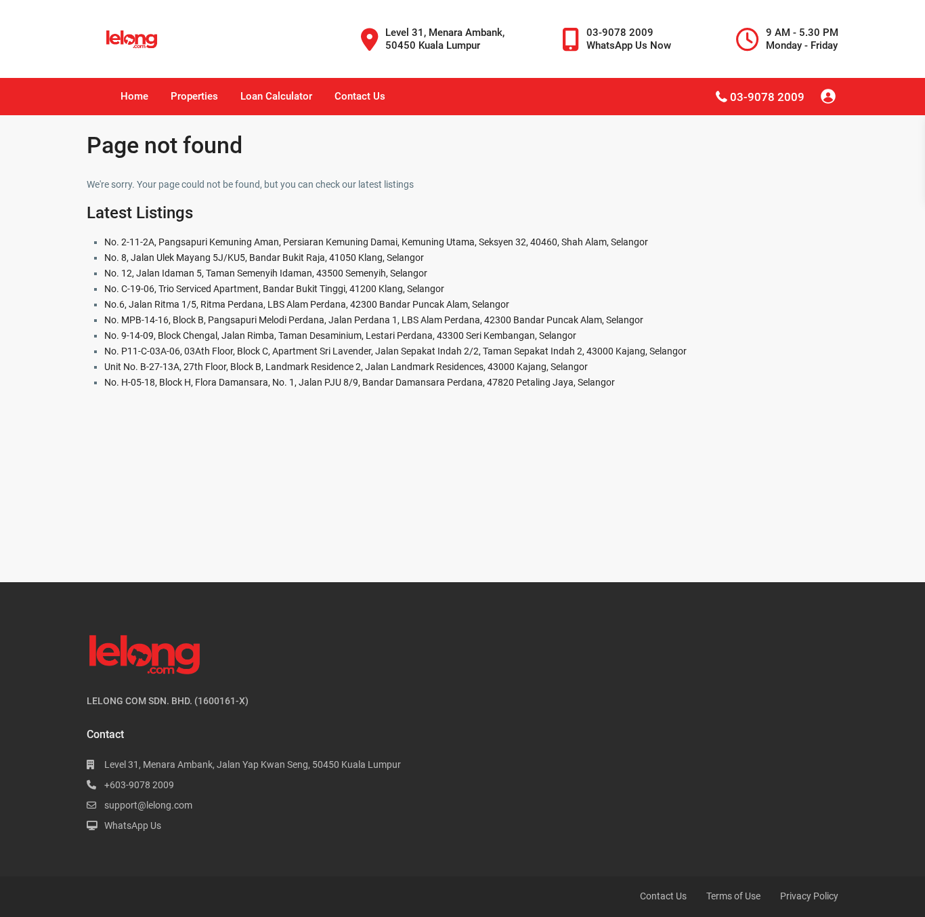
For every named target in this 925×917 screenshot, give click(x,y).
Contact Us (360, 96)
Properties (194, 96)
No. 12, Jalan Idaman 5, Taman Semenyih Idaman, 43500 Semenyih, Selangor (265, 273)
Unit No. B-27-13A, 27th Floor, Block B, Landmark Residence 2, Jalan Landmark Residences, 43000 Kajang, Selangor (346, 366)
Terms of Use (733, 896)
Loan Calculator (276, 96)
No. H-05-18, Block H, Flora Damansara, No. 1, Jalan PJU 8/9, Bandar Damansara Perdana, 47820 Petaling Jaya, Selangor (359, 382)
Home (134, 96)
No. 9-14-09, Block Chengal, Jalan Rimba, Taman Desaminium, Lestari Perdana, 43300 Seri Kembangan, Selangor (340, 335)
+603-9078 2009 (139, 784)
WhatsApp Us (132, 825)
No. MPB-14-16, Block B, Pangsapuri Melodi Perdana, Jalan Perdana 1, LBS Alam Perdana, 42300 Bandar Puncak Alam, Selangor (373, 319)
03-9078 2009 (767, 97)
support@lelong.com (148, 805)
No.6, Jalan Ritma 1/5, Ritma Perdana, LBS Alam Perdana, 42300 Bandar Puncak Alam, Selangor (306, 304)
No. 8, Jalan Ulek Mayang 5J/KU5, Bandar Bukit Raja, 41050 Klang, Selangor (264, 257)
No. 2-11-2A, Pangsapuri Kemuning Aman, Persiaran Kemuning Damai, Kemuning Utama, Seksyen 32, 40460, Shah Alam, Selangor (376, 242)
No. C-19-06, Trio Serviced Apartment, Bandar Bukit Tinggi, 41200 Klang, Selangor (274, 288)
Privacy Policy (809, 896)
